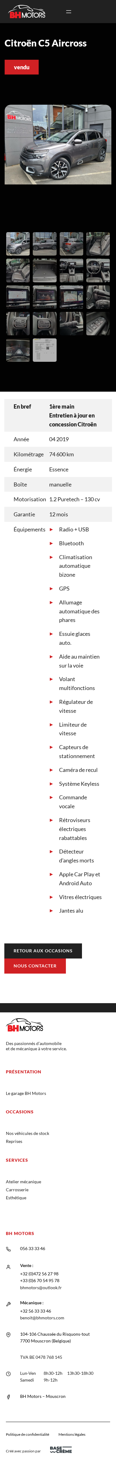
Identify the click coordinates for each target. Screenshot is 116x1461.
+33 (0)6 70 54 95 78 (39, 1280)
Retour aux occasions (43, 950)
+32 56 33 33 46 (35, 1311)
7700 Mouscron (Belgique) (45, 1340)
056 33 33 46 (32, 1248)
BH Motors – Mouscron (43, 1396)
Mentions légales (71, 1434)
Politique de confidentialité (27, 1434)
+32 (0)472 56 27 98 (39, 1273)
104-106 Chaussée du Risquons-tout (55, 1334)
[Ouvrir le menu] (68, 11)
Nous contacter (35, 965)
